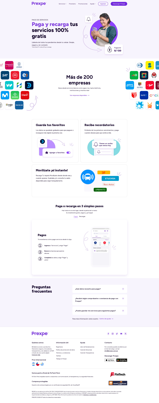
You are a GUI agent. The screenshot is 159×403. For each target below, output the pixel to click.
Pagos (76, 216)
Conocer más (36, 355)
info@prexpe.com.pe (111, 351)
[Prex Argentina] (33, 364)
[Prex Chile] (37, 364)
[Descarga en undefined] (110, 360)
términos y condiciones (89, 395)
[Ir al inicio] (39, 3)
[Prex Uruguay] (42, 364)
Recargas (82, 216)
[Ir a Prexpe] (40, 333)
